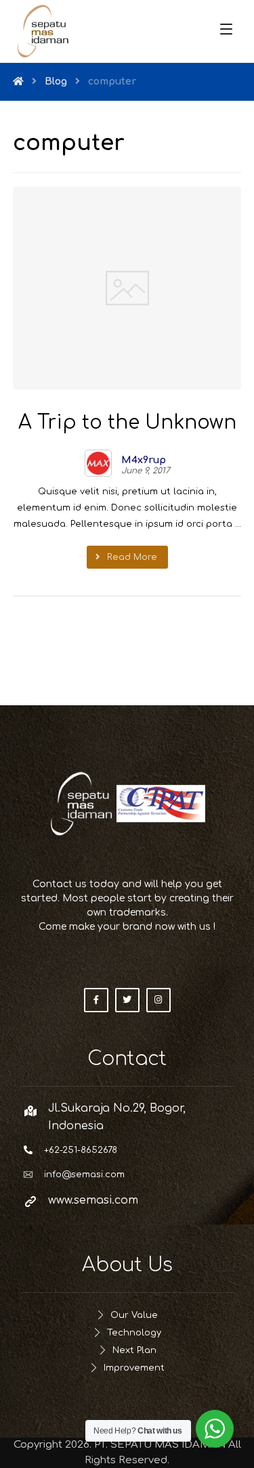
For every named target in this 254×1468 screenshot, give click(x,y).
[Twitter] (127, 1000)
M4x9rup (143, 460)
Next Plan (134, 1350)
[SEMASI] (43, 31)
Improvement (134, 1368)
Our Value (134, 1315)
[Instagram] (158, 1000)
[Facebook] (96, 1000)
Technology (134, 1332)
